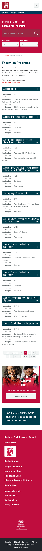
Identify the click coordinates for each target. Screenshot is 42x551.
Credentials (24, 40)
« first (7, 353)
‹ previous (14, 353)
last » (33, 356)
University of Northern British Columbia (18, 480)
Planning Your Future (11, 504)
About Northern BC (10, 495)
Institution (6, 40)
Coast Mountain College (12, 471)
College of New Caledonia (13, 466)
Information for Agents (12, 491)
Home (7, 55)
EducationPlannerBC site (11, 83)
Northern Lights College (12, 475)
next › (26, 356)
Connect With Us (10, 442)
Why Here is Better (11, 500)
